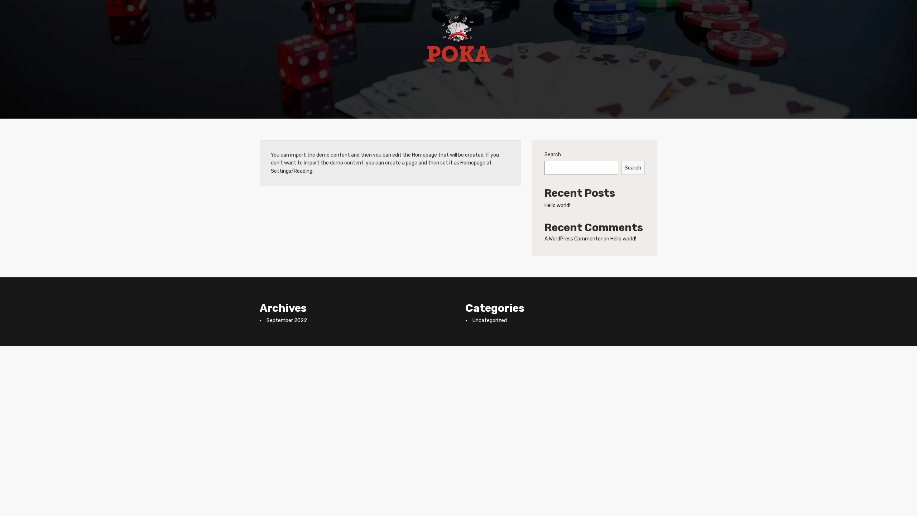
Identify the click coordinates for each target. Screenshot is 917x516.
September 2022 (287, 320)
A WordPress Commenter (573, 239)
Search (552, 155)
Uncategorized (489, 320)
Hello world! (557, 205)
